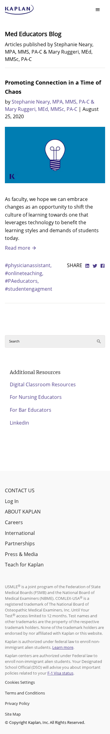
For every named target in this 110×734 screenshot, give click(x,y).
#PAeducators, (22, 281)
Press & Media (21, 554)
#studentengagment (28, 289)
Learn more (62, 647)
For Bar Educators (30, 410)
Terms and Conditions (25, 693)
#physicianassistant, (28, 265)
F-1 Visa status (60, 673)
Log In (12, 501)
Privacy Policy (17, 703)
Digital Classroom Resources (43, 384)
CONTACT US (20, 490)
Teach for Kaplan (24, 564)
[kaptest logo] (19, 10)
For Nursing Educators (36, 397)
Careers (14, 522)
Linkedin (19, 422)
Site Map (13, 714)
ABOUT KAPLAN (23, 511)
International (20, 533)
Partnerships (20, 543)
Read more (18, 247)
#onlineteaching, (24, 273)
